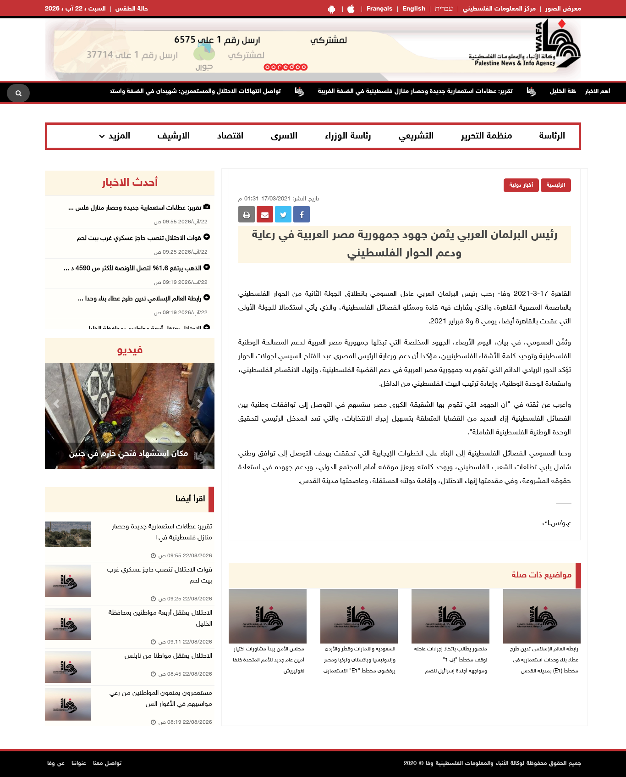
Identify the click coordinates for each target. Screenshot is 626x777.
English (413, 9)
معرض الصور (563, 9)
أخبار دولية (521, 185)
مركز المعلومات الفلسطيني (499, 9)
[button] (58, 403)
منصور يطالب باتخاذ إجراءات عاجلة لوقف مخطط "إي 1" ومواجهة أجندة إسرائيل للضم (450, 660)
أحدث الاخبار (130, 183)
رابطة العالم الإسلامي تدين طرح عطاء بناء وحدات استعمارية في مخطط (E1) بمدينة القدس (544, 660)
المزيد (119, 136)
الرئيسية (556, 185)
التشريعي (416, 136)
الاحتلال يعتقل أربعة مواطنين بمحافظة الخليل (160, 618)
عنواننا (78, 763)
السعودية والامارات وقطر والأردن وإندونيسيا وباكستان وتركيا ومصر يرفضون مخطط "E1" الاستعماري (359, 660)
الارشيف (174, 136)
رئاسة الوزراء (348, 136)
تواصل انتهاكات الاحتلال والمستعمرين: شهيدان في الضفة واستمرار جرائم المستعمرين (179, 91)
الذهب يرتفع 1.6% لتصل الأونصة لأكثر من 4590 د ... (132, 268)
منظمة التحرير (486, 136)
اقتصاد (230, 136)
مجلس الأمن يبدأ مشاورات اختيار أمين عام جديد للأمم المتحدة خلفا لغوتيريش (268, 660)
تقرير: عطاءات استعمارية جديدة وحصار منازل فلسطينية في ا (162, 532)
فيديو (130, 350)
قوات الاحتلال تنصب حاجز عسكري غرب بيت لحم (139, 238)
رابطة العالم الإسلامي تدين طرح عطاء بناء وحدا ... (139, 299)
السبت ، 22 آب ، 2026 (75, 9)
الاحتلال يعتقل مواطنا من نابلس (168, 656)
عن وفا (56, 763)
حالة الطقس (131, 9)
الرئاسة (552, 136)
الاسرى (284, 136)
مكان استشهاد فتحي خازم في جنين (128, 454)
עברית (444, 9)
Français (380, 9)
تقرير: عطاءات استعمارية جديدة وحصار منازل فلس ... (134, 208)
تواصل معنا (107, 763)
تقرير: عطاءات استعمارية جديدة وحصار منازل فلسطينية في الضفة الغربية (428, 91)
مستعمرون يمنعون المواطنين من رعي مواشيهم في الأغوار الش (161, 698)
